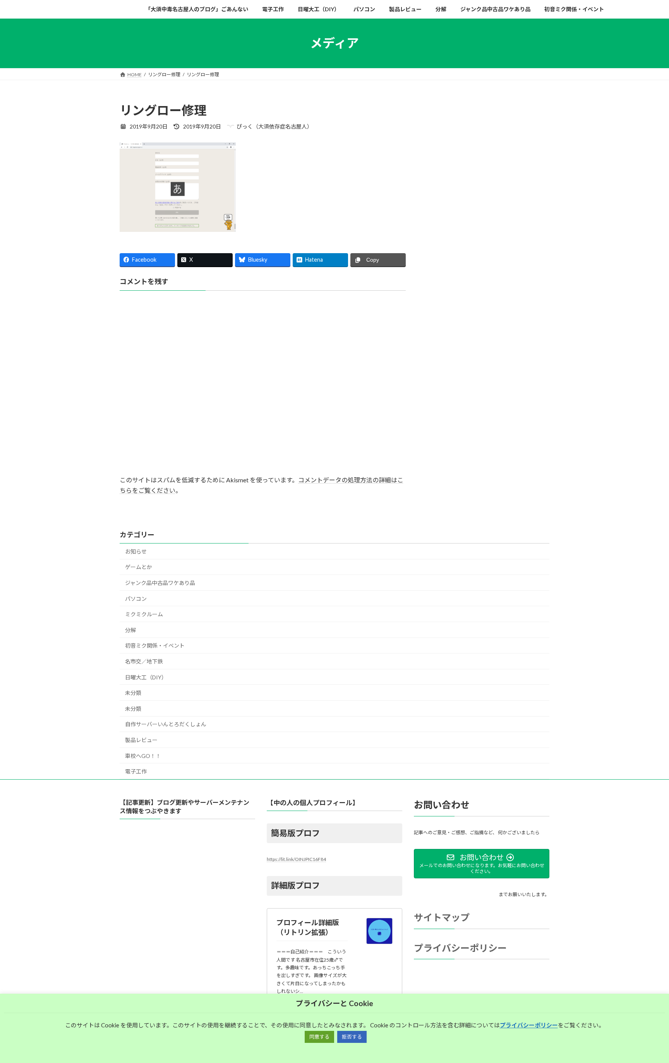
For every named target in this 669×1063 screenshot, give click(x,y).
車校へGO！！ (143, 756)
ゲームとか (138, 567)
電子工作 (136, 771)
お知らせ (136, 551)
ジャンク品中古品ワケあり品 (160, 583)
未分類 (133, 692)
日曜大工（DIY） (146, 677)
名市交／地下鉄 (144, 661)
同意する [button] (319, 1037)
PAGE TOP (646, 1024)
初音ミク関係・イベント (155, 645)
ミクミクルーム (144, 614)
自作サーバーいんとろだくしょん (165, 724)
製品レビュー (141, 740)
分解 (130, 630)
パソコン (136, 598)
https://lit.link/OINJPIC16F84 (296, 859)
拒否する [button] (352, 1037)
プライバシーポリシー (460, 947)
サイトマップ (442, 917)
